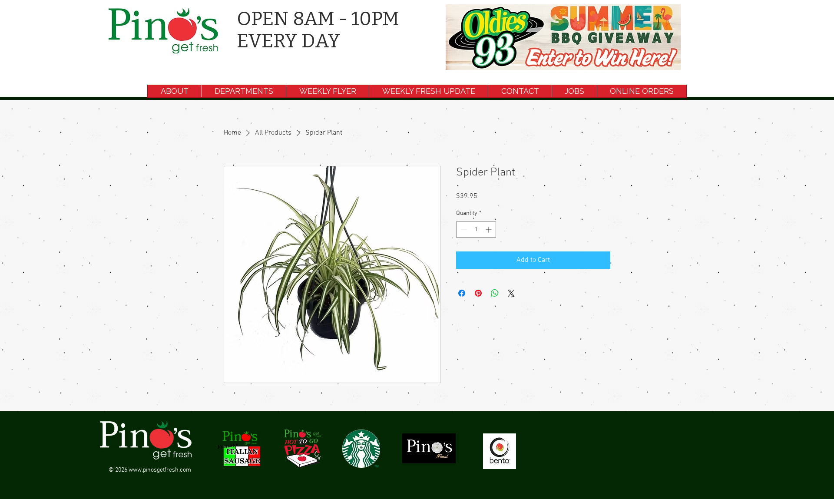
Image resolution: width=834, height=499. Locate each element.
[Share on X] (511, 293)
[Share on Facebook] (462, 293)
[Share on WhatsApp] (495, 293)
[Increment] (489, 229)
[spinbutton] (476, 229)
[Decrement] (462, 229)
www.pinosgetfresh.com (160, 470)
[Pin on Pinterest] (478, 293)
